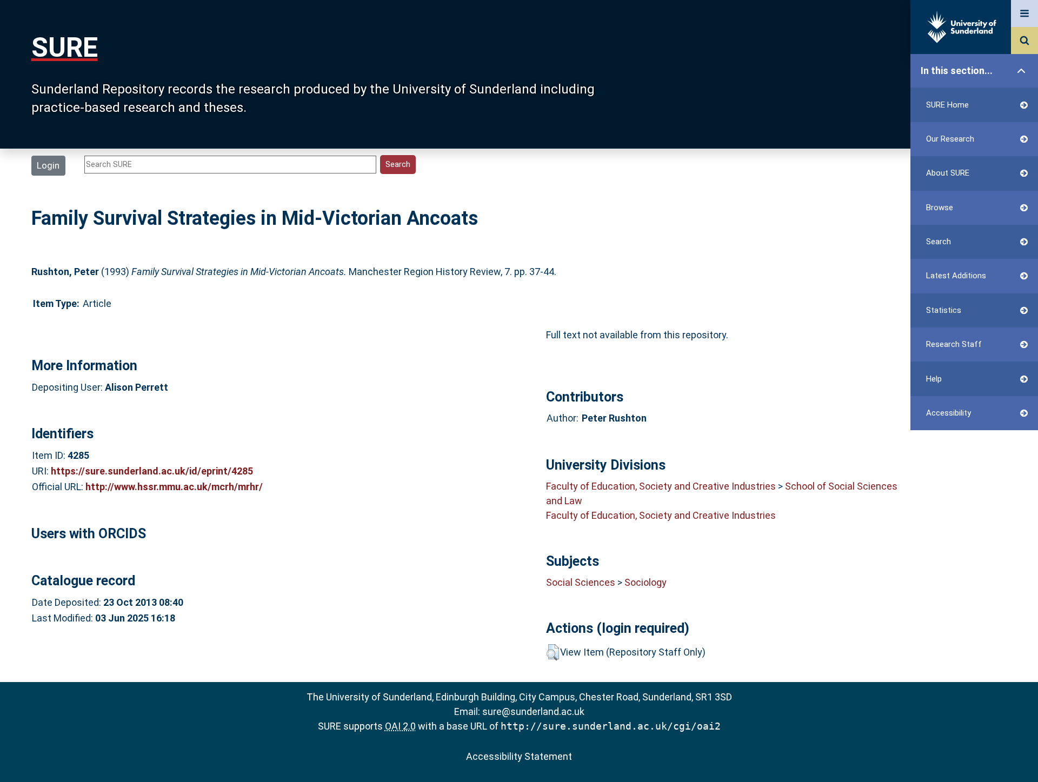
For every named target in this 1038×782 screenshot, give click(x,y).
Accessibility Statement (519, 756)
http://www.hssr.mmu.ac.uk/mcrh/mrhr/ (174, 486)
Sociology (645, 582)
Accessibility (948, 413)
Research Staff (954, 344)
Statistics (943, 310)
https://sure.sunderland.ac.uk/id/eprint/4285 (152, 471)
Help (934, 379)
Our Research (950, 139)
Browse (939, 207)
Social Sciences (580, 582)
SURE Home (947, 105)
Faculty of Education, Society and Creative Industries (661, 486)
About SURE (947, 173)
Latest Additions (956, 275)
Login (48, 165)
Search (938, 241)
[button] (553, 652)
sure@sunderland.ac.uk (533, 711)
